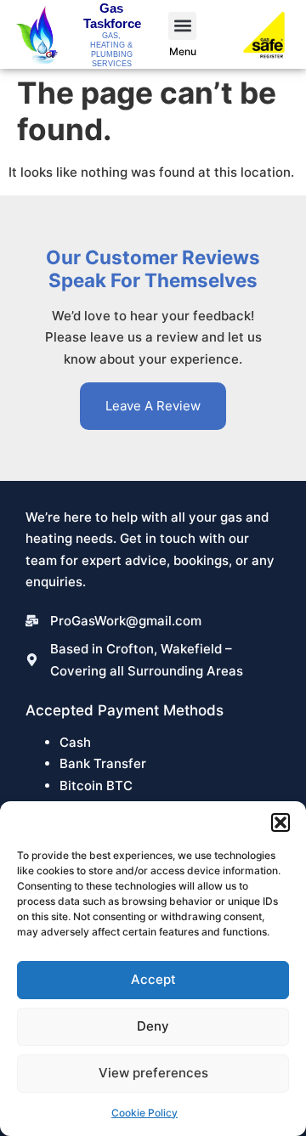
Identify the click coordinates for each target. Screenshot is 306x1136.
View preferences (153, 1073)
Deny (153, 1026)
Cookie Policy (144, 1112)
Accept (153, 979)
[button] (280, 822)
